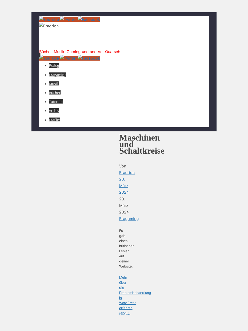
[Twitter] (69, 19)
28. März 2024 (124, 186)
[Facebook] (89, 19)
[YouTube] (49, 19)
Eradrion (59, 42)
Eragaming (129, 218)
